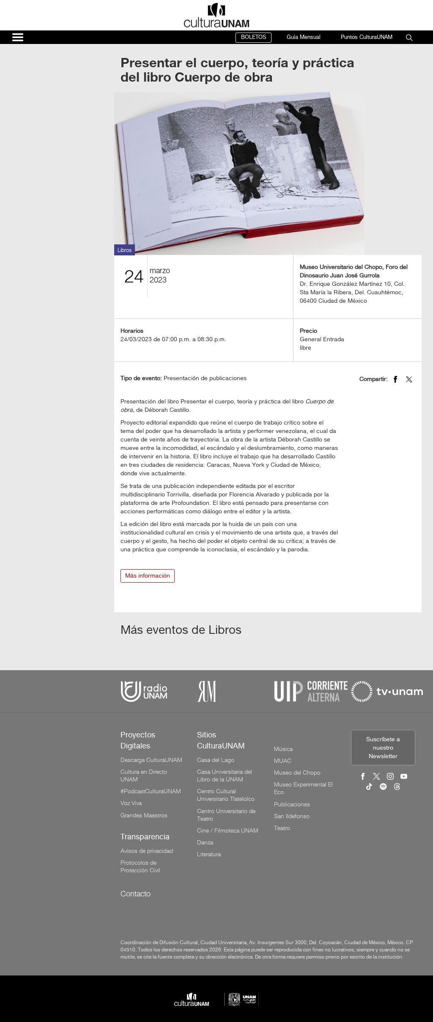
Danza (205, 842)
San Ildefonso (292, 816)
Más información (147, 576)
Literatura (209, 854)
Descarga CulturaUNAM (151, 760)
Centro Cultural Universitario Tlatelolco (226, 795)
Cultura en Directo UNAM (144, 775)
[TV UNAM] (387, 691)
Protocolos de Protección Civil (140, 866)
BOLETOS (253, 37)
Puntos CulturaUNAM (366, 37)
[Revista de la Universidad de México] (206, 691)
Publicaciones (292, 804)
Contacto (136, 894)
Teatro (282, 828)
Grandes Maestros (144, 815)
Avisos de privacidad (147, 851)
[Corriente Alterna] (311, 691)
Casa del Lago (215, 760)
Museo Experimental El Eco (303, 788)
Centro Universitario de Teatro (226, 814)
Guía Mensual (304, 37)
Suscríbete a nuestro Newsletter (383, 748)
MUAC (282, 760)
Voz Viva (131, 803)
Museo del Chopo (297, 772)
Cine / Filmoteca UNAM (227, 830)
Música (283, 749)
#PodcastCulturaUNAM (151, 791)
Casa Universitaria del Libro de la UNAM (224, 775)
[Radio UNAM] (144, 691)
